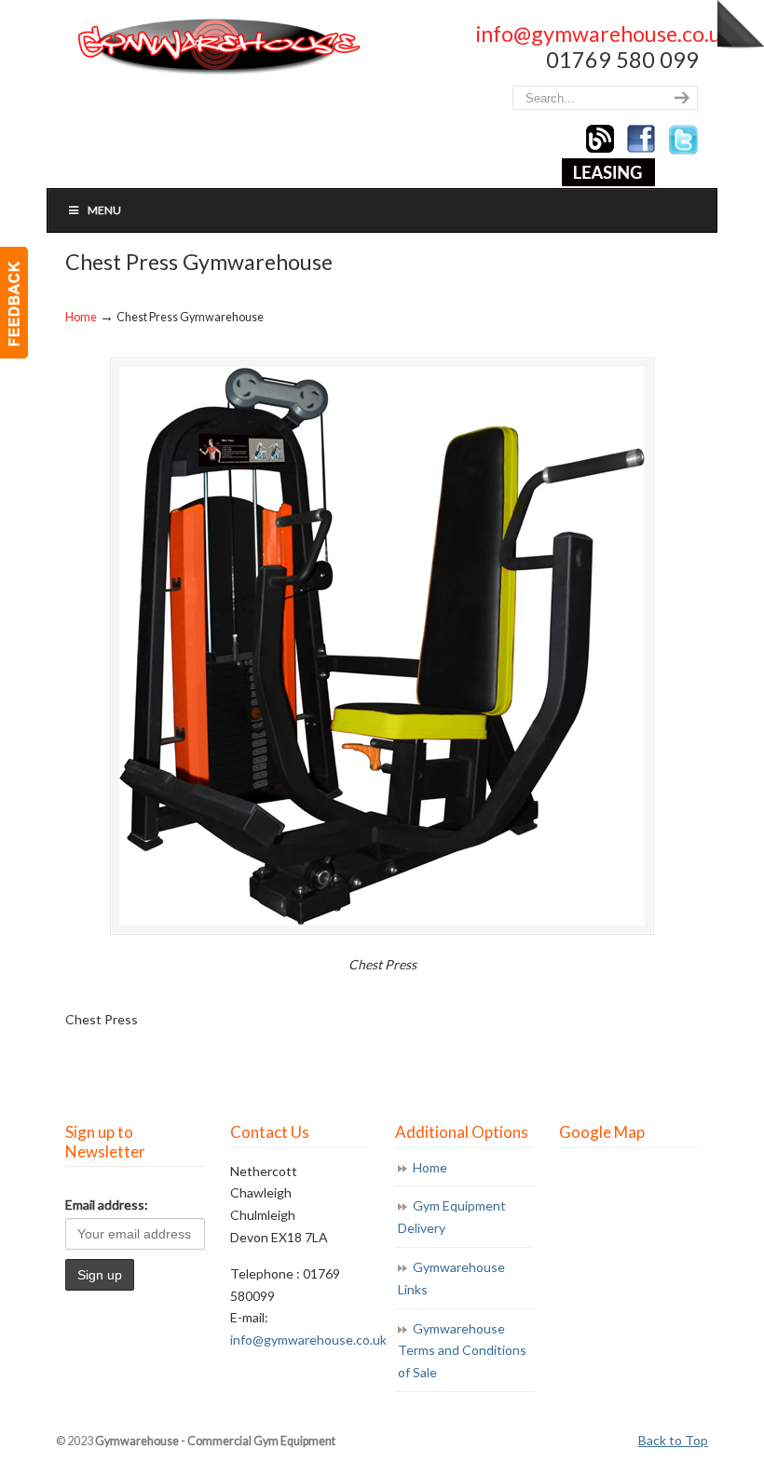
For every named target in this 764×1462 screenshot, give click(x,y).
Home (81, 317)
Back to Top (673, 1440)
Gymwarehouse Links (451, 1278)
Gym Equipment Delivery (452, 1217)
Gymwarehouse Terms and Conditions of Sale (462, 1350)
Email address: (106, 1204)
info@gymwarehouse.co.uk (604, 33)
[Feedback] (14, 303)
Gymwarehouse (217, 47)
